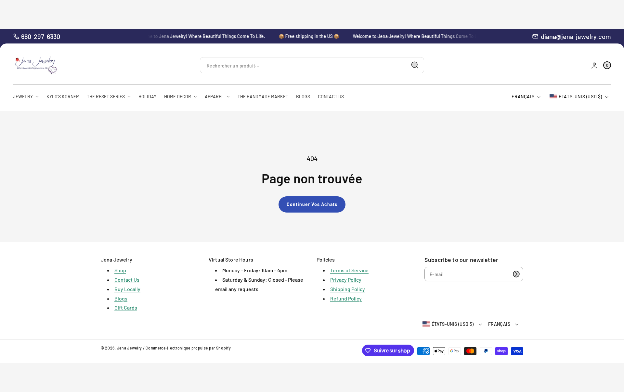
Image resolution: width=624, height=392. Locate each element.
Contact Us (126, 279)
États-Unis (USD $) (580, 96)
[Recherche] (415, 65)
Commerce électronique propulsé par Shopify (188, 348)
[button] (607, 65)
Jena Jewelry (129, 348)
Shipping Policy (347, 289)
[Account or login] (594, 65)
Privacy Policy (345, 279)
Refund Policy (346, 298)
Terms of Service (349, 270)
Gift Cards (125, 307)
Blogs (120, 298)
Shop (120, 270)
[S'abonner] (516, 274)
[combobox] (312, 65)
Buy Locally (127, 289)
